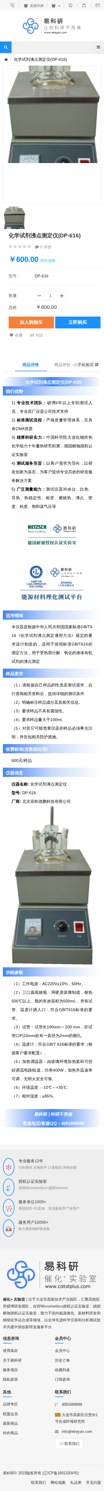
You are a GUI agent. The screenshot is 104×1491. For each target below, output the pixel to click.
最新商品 (10, 1423)
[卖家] (56, 6)
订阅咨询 (62, 1379)
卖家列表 (36, 6)
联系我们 (71, 1443)
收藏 (19, 335)
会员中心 (62, 1350)
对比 (39, 335)
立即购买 (77, 322)
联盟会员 (10, 1414)
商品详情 (31, 364)
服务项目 (10, 1370)
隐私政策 (10, 1379)
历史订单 (62, 1360)
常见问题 (93, 1482)
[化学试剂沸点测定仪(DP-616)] (14, 218)
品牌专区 (10, 1404)
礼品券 (75, 1482)
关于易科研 (12, 1360)
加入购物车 (31, 322)
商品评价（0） (67, 364)
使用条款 (10, 1350)
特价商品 (10, 1433)
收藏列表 (62, 1370)
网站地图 (58, 1482)
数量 (13, 295)
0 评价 (45, 247)
